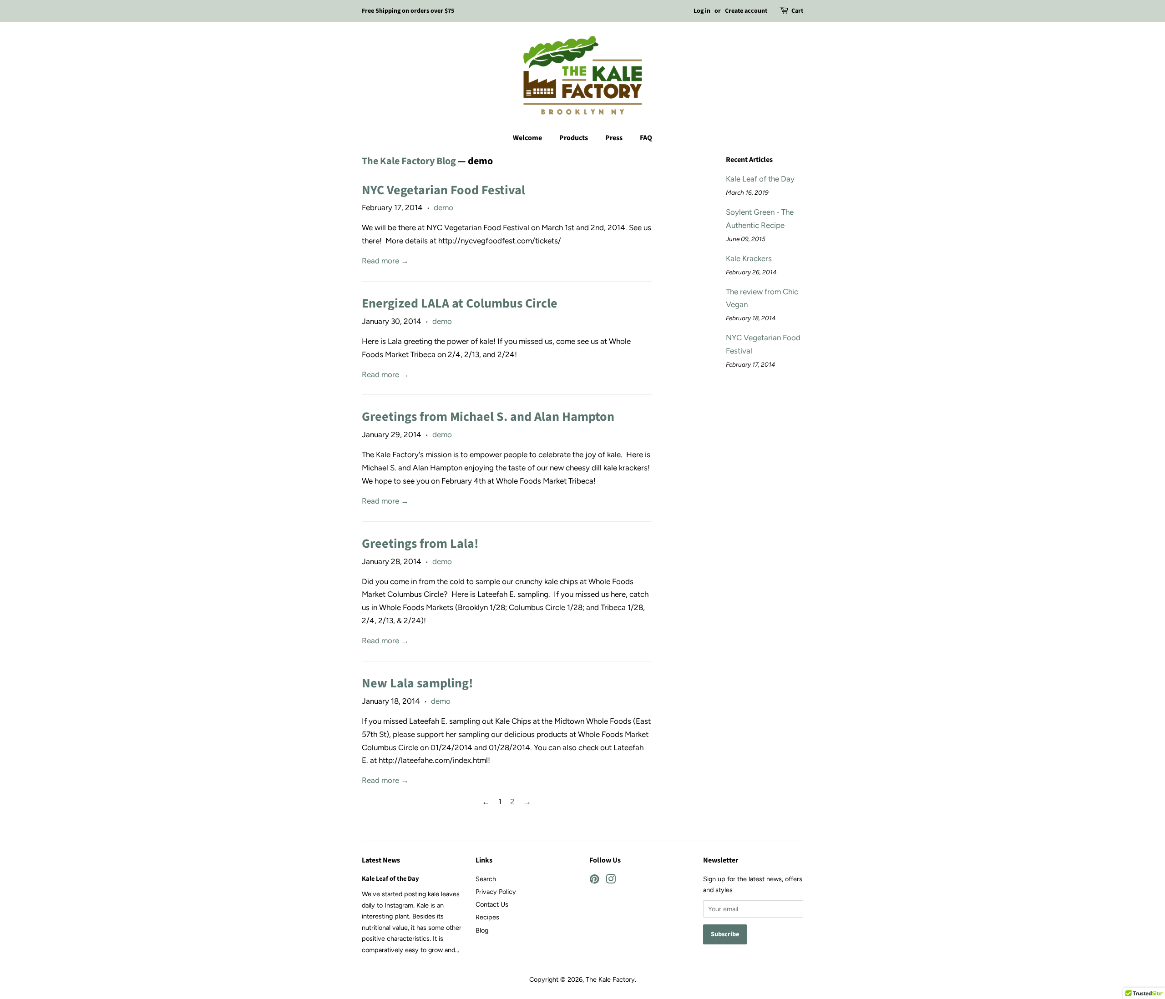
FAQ (646, 138)
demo (443, 207)
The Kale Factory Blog (409, 161)
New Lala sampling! (417, 683)
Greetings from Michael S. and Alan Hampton (488, 417)
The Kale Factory (610, 979)
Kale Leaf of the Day (760, 178)
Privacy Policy (496, 892)
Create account (746, 10)
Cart (797, 10)
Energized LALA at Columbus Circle (459, 303)
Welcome (527, 138)
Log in (702, 10)
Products (573, 138)
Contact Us (492, 904)
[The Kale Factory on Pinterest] (594, 881)
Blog (482, 930)
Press (614, 138)
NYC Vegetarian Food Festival (443, 190)
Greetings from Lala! (420, 544)
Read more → (385, 260)
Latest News (381, 860)
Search (486, 879)
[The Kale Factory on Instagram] (611, 881)
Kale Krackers (749, 258)
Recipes (487, 917)
